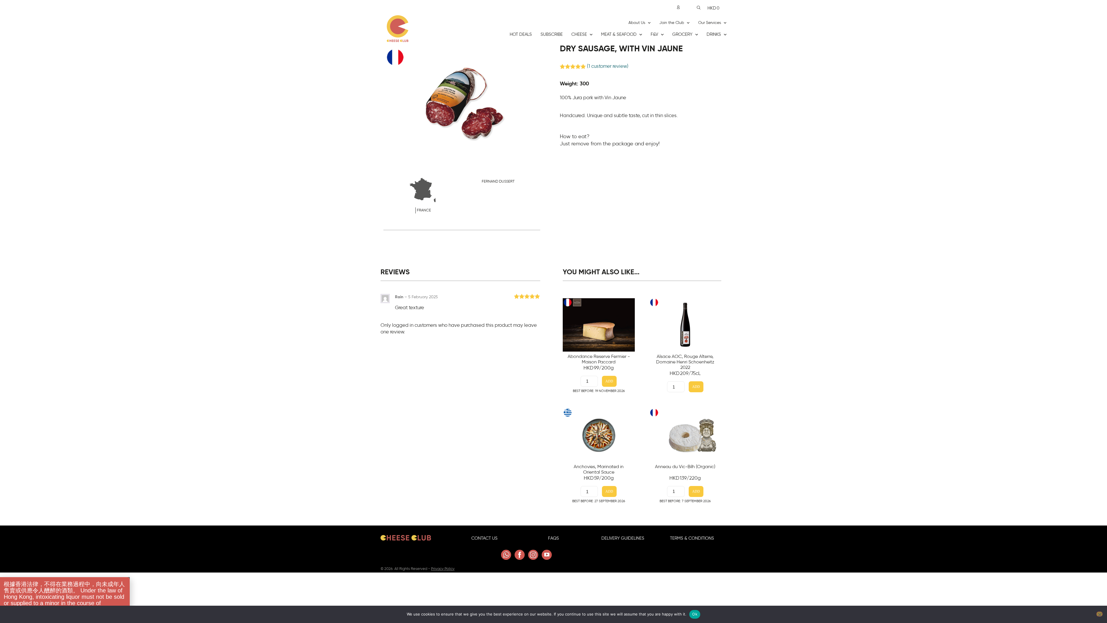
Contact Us (484, 538)
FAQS (553, 538)
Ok (694, 614)
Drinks (714, 34)
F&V (654, 34)
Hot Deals (521, 34)
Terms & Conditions (692, 538)
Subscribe (552, 34)
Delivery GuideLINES (622, 538)
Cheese (579, 34)
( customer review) (607, 66)
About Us (636, 23)
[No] (1099, 614)
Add (609, 381)
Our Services (709, 23)
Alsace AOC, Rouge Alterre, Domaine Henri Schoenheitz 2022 (685, 362)
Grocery (682, 34)
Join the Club (671, 23)
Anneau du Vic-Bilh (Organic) (685, 466)
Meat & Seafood (619, 34)
